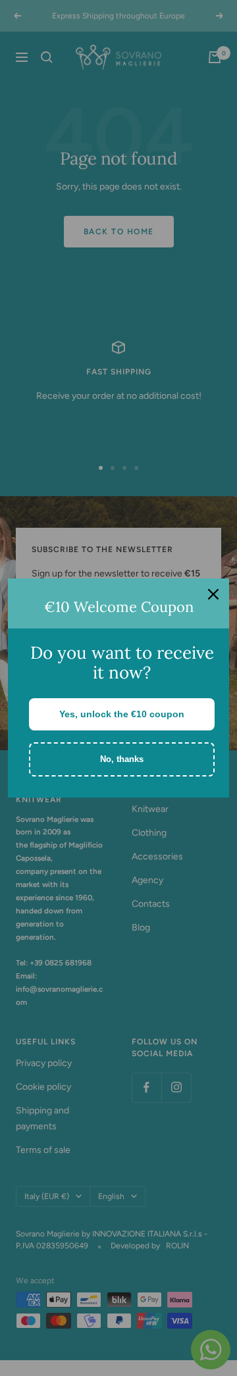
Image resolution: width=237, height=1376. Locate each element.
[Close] (213, 594)
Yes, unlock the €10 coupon (121, 714)
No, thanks (122, 759)
